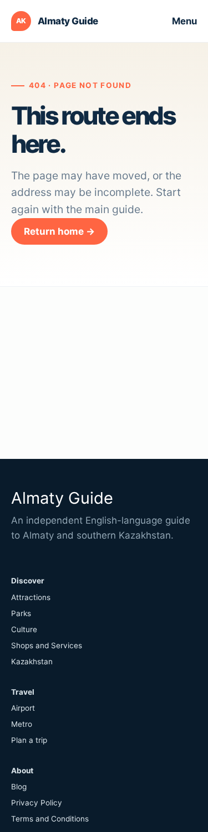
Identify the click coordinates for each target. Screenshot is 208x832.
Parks (21, 613)
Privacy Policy (36, 802)
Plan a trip (29, 740)
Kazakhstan (32, 661)
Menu (184, 21)
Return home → (59, 231)
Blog (19, 786)
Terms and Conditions (50, 818)
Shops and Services (46, 645)
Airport (23, 708)
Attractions (30, 597)
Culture (24, 629)
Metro (21, 724)
